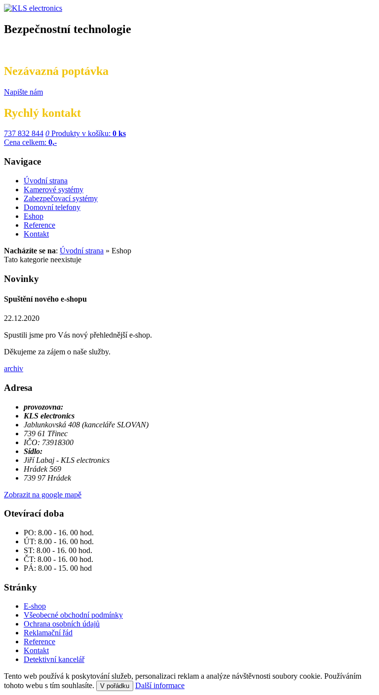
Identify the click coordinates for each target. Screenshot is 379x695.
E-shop (35, 606)
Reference (39, 641)
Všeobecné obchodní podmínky (73, 615)
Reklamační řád (48, 632)
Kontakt (36, 650)
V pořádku (114, 686)
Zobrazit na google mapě (42, 494)
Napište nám (23, 92)
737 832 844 (23, 133)
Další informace (160, 685)
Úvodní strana (82, 250)
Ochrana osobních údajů (62, 624)
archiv (13, 368)
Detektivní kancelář (54, 659)
